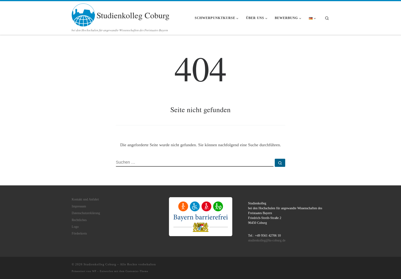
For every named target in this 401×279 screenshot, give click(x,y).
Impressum (79, 206)
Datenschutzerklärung (86, 213)
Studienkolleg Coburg (100, 264)
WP (94, 271)
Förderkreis (79, 233)
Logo (75, 226)
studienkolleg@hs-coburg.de (266, 240)
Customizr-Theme (137, 271)
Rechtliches (79, 220)
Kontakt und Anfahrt (85, 199)
